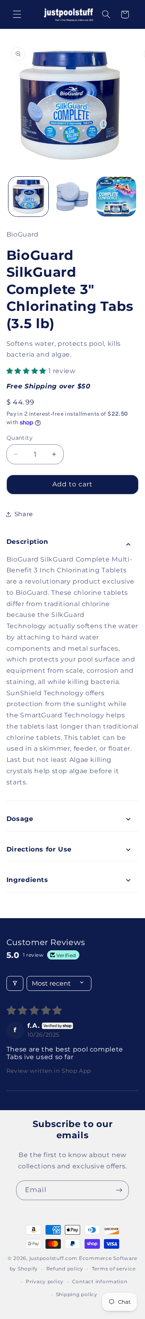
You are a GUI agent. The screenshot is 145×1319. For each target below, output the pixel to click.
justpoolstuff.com (53, 1258)
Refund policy (65, 1269)
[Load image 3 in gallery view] (116, 196)
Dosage (19, 819)
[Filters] (14, 983)
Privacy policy (45, 1281)
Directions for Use (39, 849)
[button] (17, 14)
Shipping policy (76, 1294)
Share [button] (23, 514)
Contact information (100, 1281)
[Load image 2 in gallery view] (72, 196)
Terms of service (114, 1269)
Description (27, 541)
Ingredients (27, 880)
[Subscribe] (119, 1190)
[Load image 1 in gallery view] (28, 196)
